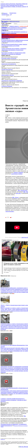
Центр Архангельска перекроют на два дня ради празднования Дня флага (14, 36)
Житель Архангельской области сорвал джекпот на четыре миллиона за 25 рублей (14, 45)
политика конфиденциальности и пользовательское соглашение (12, 399)
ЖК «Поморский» (23, 190)
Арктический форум (6, 6)
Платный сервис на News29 (8, 58)
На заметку (20, 5)
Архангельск (12, 13)
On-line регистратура (7, 69)
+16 (10, 14)
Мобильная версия (14, 21)
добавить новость (14, 26)
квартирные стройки (16, 173)
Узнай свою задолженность (8, 64)
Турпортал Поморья (6, 86)
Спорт (7, 5)
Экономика (19, 3)
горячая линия (23, 26)
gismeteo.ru (3, 439)
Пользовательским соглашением (9, 424)
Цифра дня (15, 6)
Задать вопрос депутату (7, 75)
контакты (3, 401)
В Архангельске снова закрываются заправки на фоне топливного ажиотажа (14, 32)
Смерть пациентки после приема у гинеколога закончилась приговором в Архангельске (13, 49)
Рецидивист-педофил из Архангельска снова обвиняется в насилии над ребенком (13, 53)
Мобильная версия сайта (8, 397)
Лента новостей (15, 240)
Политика (12, 3)
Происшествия (13, 5)
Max (25, 416)
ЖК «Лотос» (15, 197)
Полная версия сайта (7, 9)
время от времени (18, 172)
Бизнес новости (22, 6)
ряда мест (18, 193)
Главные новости (5, 3)
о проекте (3, 398)
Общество (24, 3)
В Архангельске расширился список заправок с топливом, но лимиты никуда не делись (14, 28)
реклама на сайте (21, 400)
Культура (3, 5)
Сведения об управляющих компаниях (11, 80)
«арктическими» (9, 211)
